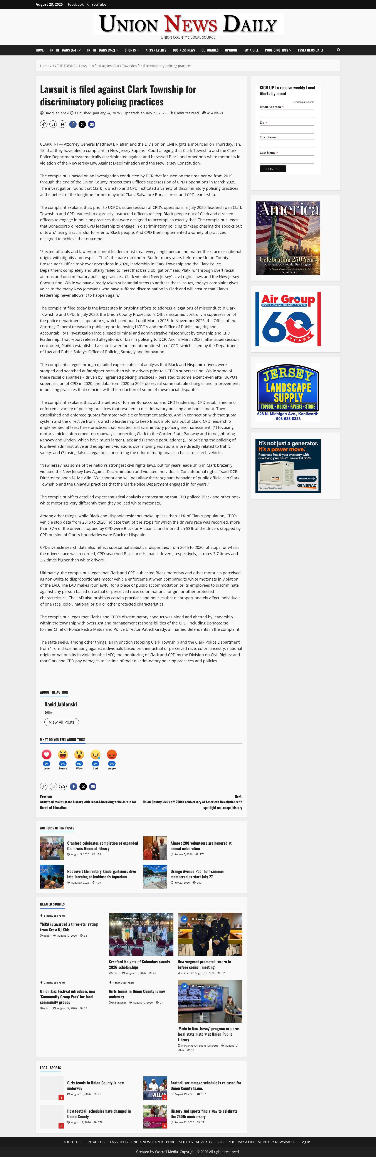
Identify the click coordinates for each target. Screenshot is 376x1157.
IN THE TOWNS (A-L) (63, 50)
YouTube (99, 4)
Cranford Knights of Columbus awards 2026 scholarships (139, 964)
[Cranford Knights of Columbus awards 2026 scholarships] (141, 934)
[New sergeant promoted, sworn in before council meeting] (210, 934)
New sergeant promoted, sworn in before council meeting (204, 964)
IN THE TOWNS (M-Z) (101, 50)
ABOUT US (72, 1142)
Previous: (88, 802)
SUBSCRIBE (226, 1142)
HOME (40, 50)
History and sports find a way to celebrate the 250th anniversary (155, 1117)
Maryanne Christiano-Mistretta (199, 1045)
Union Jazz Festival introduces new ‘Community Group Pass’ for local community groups (67, 996)
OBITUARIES (209, 50)
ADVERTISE (205, 1142)
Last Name (269, 153)
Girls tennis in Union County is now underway (137, 993)
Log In (305, 1142)
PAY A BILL (250, 50)
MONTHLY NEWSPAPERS (277, 1142)
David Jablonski (56, 113)
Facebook (76, 4)
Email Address (272, 107)
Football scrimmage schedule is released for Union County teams (155, 1088)
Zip (263, 123)
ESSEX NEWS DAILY (311, 50)
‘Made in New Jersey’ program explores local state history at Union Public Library (209, 1034)
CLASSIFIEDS (118, 1142)
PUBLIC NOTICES (179, 1142)
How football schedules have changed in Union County (52, 1117)
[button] (338, 50)
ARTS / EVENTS (156, 50)
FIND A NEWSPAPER (147, 1142)
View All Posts (61, 722)
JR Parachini (119, 1002)
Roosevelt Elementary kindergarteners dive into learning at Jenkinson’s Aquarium (52, 877)
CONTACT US (94, 1142)
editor (46, 935)
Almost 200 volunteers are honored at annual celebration (155, 848)
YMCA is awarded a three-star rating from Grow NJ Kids (69, 926)
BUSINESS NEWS (184, 50)
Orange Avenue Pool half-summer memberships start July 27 (155, 877)
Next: (192, 802)
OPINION (231, 50)
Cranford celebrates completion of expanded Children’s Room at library (52, 848)
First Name (268, 137)
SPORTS (130, 50)
